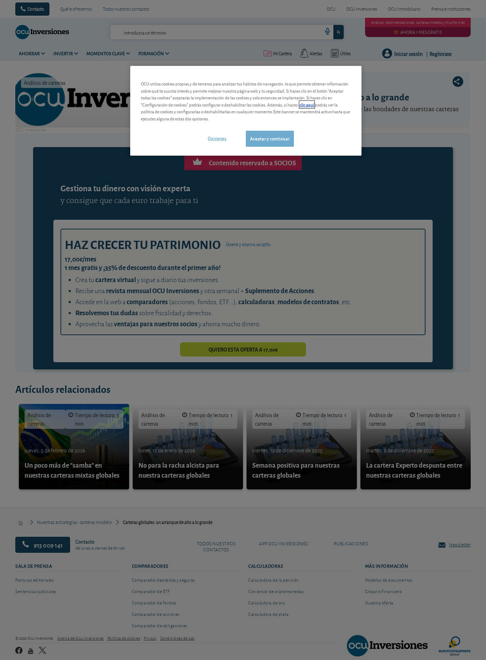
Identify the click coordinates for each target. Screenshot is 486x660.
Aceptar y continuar (270, 138)
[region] (245, 110)
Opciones (217, 138)
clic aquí (307, 104)
